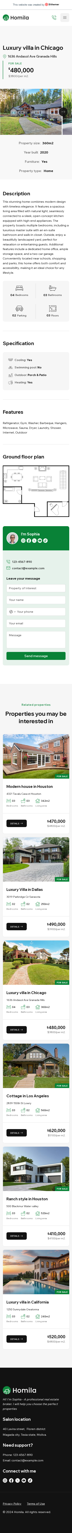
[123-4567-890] (54, 17)
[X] (34, 540)
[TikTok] (45, 540)
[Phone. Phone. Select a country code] (12, 612)
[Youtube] (40, 540)
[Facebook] (29, 540)
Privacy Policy (12, 1503)
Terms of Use (36, 1503)
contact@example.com (28, 568)
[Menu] (64, 17)
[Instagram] (23, 540)
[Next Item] (63, 111)
